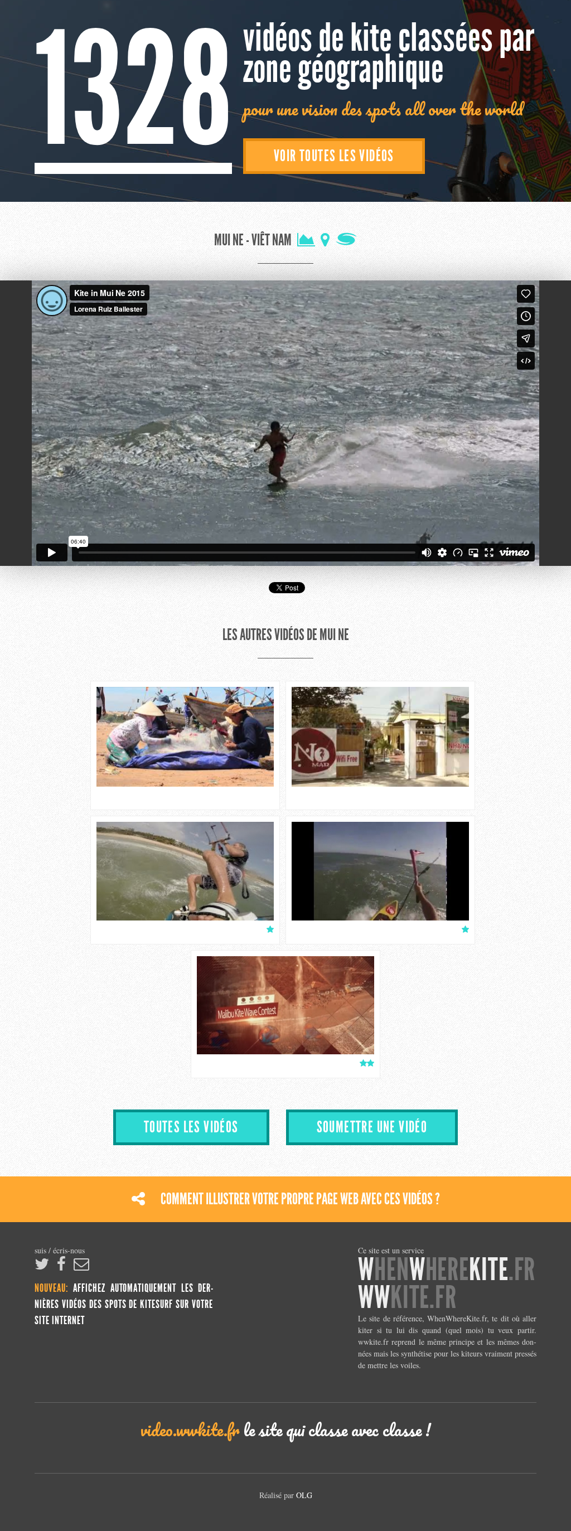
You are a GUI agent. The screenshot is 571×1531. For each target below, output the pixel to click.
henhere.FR (446, 1269)
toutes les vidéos (191, 1127)
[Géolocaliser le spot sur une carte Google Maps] (325, 240)
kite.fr (407, 1297)
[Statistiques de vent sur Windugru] (346, 240)
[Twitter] (42, 1266)
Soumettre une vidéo (372, 1127)
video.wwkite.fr (190, 1429)
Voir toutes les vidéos (334, 156)
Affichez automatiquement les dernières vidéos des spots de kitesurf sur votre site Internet (124, 1304)
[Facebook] (61, 1266)
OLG (304, 1495)
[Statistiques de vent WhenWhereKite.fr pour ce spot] (306, 240)
